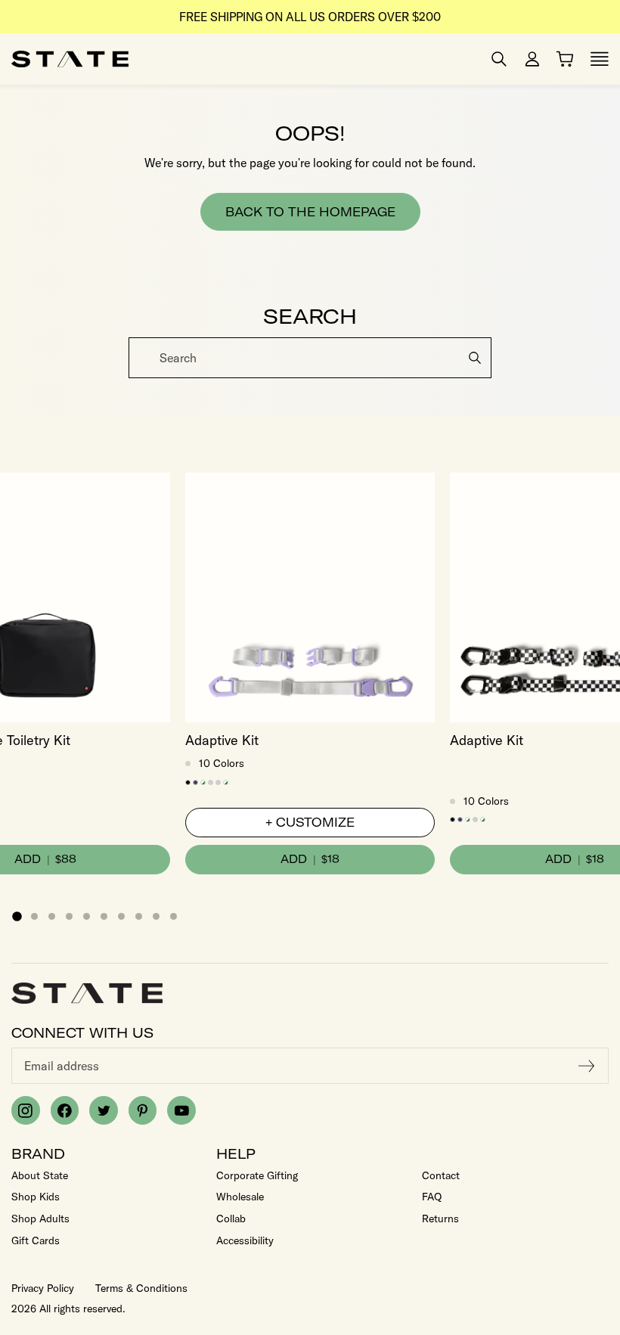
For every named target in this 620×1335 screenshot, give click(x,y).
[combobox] (310, 357)
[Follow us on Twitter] (103, 1110)
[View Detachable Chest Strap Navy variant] (195, 782)
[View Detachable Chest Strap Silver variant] (210, 782)
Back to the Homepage (310, 211)
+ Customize (310, 822)
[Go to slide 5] (86, 916)
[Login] (532, 59)
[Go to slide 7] (121, 916)
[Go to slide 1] (17, 916)
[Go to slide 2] (34, 916)
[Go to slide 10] (173, 916)
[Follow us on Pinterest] (143, 1110)
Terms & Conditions (141, 1288)
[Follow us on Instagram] (25, 1110)
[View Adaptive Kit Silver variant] (218, 782)
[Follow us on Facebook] (65, 1110)
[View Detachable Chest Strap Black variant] (188, 782)
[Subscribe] (587, 1065)
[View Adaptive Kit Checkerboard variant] (225, 782)
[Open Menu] (600, 59)
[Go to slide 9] (156, 916)
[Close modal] (607, 342)
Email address (61, 1066)
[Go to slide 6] (104, 916)
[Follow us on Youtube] (181, 1110)
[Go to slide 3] (51, 916)
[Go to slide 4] (69, 916)
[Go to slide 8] (138, 916)
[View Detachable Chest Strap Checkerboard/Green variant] (203, 782)
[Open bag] (564, 59)
